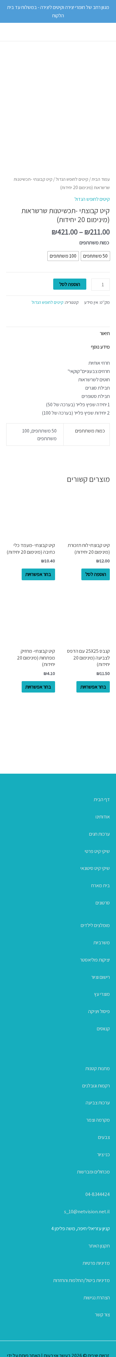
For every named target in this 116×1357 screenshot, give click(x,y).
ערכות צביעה (98, 1102)
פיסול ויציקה (99, 1011)
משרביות (101, 942)
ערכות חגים (99, 833)
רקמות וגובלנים (96, 1085)
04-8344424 (97, 1194)
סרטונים (103, 902)
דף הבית (102, 799)
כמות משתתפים (94, 242)
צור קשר (102, 1314)
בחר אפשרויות (38, 574)
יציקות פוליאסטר (95, 959)
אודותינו (103, 816)
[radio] (95, 256)
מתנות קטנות (97, 1068)
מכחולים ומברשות (93, 1171)
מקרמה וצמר (98, 1119)
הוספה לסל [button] (95, 574)
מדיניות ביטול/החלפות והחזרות (81, 1280)
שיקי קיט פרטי (97, 851)
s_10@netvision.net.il (87, 1211)
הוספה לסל (69, 284)
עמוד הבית (101, 179)
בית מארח (100, 885)
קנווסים (103, 1028)
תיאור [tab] (105, 333)
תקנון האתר (99, 1245)
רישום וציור (100, 977)
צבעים (104, 1137)
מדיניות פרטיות (96, 1263)
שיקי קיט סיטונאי (95, 868)
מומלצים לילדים (95, 925)
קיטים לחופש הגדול (72, 179)
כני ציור (103, 1154)
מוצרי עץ (102, 994)
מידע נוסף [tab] (100, 346)
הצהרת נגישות (97, 1297)
